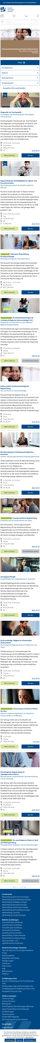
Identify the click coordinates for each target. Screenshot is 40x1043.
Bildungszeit (6, 1004)
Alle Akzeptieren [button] (30, 1040)
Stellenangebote (8, 955)
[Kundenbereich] (37, 16)
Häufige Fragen (7, 961)
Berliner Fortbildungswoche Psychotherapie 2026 (18, 982)
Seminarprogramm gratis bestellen (15, 1019)
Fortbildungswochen (9, 978)
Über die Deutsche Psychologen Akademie (17, 950)
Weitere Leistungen (9, 996)
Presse (4, 953)
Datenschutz (6, 966)
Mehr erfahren (9, 155)
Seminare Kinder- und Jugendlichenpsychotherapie (12, 942)
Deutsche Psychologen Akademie (14, 948)
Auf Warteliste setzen (30, 361)
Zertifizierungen (8, 1011)
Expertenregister (8, 1014)
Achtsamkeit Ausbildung (11, 930)
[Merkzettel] (14, 16)
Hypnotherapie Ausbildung (12, 925)
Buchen (30, 155)
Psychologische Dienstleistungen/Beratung (17, 1006)
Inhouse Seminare (8, 1001)
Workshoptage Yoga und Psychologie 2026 (17, 986)
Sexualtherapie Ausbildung (12, 928)
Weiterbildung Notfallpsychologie (14, 902)
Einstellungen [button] (10, 1040)
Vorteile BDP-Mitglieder (10, 1017)
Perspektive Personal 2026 (12, 991)
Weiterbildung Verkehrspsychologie (15, 907)
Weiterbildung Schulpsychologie (14, 915)
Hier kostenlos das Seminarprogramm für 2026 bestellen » (20, 2)
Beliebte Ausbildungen (10, 920)
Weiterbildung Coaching (11, 912)
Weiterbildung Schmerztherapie (13, 935)
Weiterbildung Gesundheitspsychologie (16, 899)
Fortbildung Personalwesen (12, 933)
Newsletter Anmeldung (10, 958)
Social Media (6, 1024)
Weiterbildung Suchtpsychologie (14, 938)
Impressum (6, 963)
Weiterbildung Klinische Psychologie (15, 897)
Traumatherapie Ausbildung (12, 922)
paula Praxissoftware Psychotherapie (15, 1009)
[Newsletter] (2, 16)
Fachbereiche (7, 894)
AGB (3, 968)
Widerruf (5, 974)
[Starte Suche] (35, 22)
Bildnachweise (7, 971)
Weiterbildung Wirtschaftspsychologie (16, 910)
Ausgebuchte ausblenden (14, 88)
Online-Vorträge (8, 998)
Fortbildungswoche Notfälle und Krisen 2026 (18, 989)
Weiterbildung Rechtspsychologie (14, 905)
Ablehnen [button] (19, 1040)
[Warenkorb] (26, 16)
